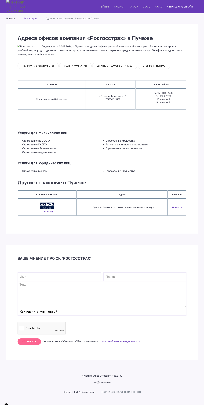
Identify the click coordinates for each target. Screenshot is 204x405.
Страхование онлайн (180, 6)
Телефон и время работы (38, 65)
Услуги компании (75, 65)
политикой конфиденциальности (120, 341)
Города (133, 6)
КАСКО (159, 6)
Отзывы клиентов (154, 65)
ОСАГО (146, 6)
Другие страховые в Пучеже (114, 65)
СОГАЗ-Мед (47, 211)
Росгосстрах (30, 18)
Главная (10, 18)
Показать (177, 207)
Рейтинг (104, 6)
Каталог (119, 6)
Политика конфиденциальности (121, 392)
